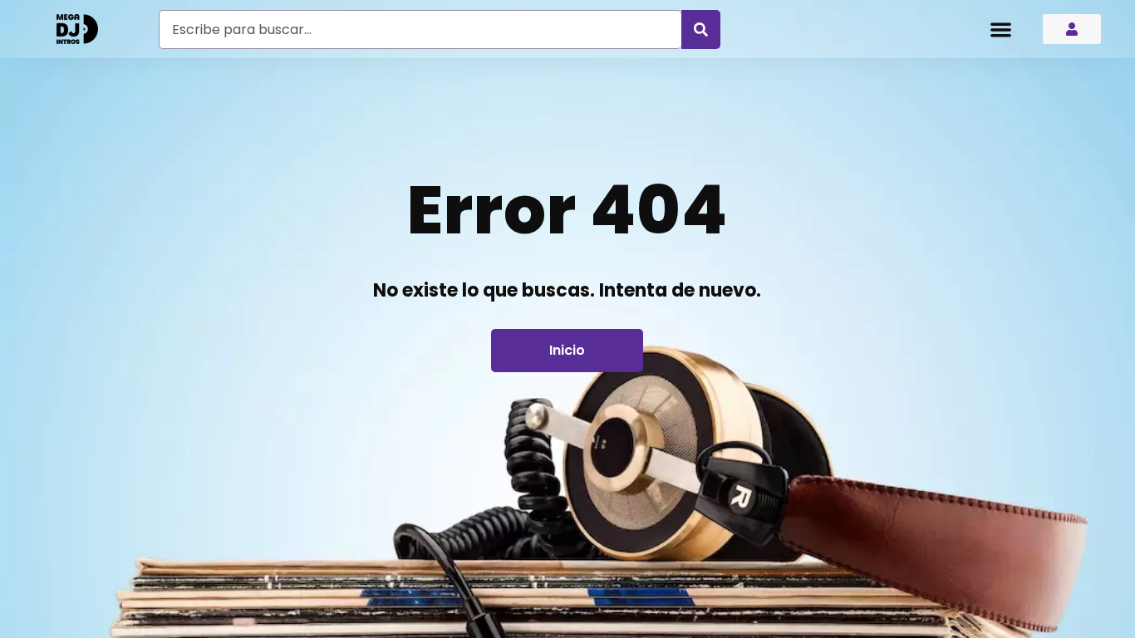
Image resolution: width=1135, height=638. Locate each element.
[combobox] (420, 29)
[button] (1001, 29)
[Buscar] (700, 29)
